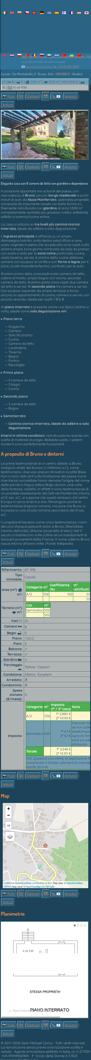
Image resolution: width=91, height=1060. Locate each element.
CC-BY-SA (47, 886)
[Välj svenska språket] (57, 55)
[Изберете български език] (19, 13)
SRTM (7, 886)
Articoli (8, 105)
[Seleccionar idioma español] (57, 13)
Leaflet (7, 883)
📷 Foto (9, 96)
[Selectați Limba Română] (34, 55)
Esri (50, 883)
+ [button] (8, 808)
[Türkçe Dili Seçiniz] (64, 55)
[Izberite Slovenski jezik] (49, 55)
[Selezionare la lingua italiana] (4, 13)
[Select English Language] (12, 13)
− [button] (8, 815)
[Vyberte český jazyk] (27, 13)
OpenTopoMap (33, 886)
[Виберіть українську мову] (71, 55)
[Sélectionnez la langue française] (71, 13)
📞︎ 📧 (56, 96)
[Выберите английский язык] (42, 55)
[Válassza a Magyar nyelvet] (79, 13)
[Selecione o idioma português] (27, 55)
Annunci (71, 96)
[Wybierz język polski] (19, 55)
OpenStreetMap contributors (29, 883)
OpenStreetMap (74, 883)
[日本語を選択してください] (86, 13)
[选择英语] (79, 55)
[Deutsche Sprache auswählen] (42, 13)
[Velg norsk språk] (4, 55)
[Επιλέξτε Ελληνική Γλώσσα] (49, 13)
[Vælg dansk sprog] (34, 13)
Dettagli (33, 96)
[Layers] (10, 836)
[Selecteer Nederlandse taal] (12, 55)
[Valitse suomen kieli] (64, 13)
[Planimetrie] (21, 96)
